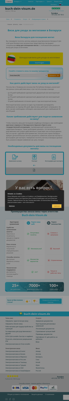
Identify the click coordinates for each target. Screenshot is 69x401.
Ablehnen (12, 206)
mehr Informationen (28, 202)
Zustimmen (56, 206)
